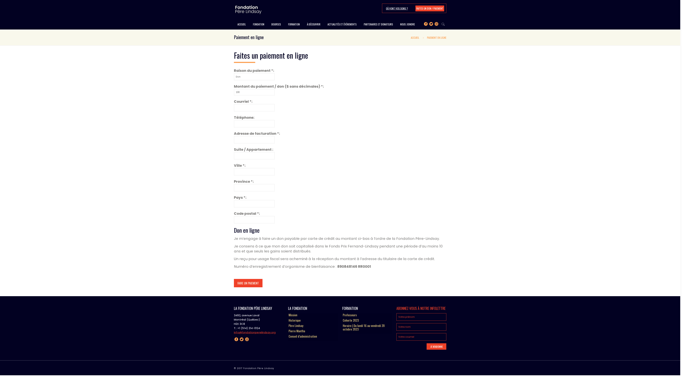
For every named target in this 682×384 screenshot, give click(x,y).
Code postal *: (247, 213)
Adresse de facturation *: (257, 133)
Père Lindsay (296, 326)
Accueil (415, 37)
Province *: (244, 181)
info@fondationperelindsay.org (255, 332)
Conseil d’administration (303, 336)
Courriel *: (243, 101)
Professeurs (350, 315)
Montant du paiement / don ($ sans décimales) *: (279, 86)
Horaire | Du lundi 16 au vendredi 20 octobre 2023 (364, 327)
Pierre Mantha (297, 331)
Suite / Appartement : (253, 149)
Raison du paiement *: (254, 70)
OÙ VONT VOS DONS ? (397, 8)
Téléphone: (244, 117)
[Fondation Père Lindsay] (248, 9)
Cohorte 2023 (351, 320)
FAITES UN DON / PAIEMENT (429, 8)
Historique (295, 320)
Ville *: (239, 165)
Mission (293, 315)
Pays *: (240, 197)
